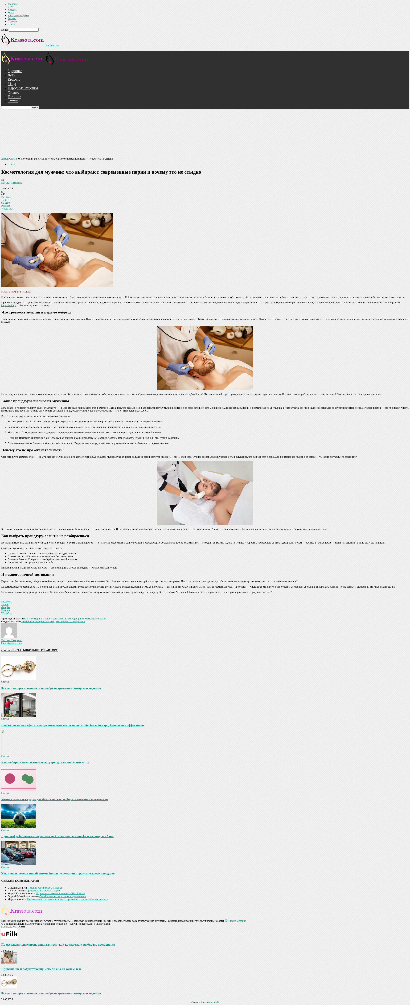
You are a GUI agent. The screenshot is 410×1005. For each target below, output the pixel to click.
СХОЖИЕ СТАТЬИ (14, 650)
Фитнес (12, 18)
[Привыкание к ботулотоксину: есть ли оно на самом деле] (9, 962)
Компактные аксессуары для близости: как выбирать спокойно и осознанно (54, 799)
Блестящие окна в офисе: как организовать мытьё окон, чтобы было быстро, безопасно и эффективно (72, 725)
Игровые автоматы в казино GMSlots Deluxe (60, 893)
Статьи (11, 24)
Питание (12, 21)
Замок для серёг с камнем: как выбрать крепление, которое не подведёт (51, 688)
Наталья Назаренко (11, 182)
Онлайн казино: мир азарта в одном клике (62, 896)
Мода (11, 12)
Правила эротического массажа (45, 887)
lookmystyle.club (210, 1002)
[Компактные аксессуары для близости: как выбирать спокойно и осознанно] (18, 790)
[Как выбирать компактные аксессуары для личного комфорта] (18, 753)
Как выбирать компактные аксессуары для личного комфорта (45, 762)
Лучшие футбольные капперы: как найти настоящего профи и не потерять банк (57, 836)
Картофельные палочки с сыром (43, 890)
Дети (10, 6)
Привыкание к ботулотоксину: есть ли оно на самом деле (41, 969)
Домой (5, 158)
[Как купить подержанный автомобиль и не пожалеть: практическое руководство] (18, 864)
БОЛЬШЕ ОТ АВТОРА (42, 650)
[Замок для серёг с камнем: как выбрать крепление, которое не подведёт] (18, 679)
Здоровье (13, 4)
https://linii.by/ (8, 305)
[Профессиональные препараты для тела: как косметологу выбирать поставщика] (9, 938)
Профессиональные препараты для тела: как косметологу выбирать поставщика (58, 944)
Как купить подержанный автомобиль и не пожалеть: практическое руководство (58, 873)
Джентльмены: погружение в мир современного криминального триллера (67, 899)
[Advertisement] (205, 133)
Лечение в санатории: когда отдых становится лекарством (53, 621)
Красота (12, 9)
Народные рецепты (18, 15)
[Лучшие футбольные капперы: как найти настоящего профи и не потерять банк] (18, 827)
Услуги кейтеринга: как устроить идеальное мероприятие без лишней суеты (64, 618)
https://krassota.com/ (11, 643)
